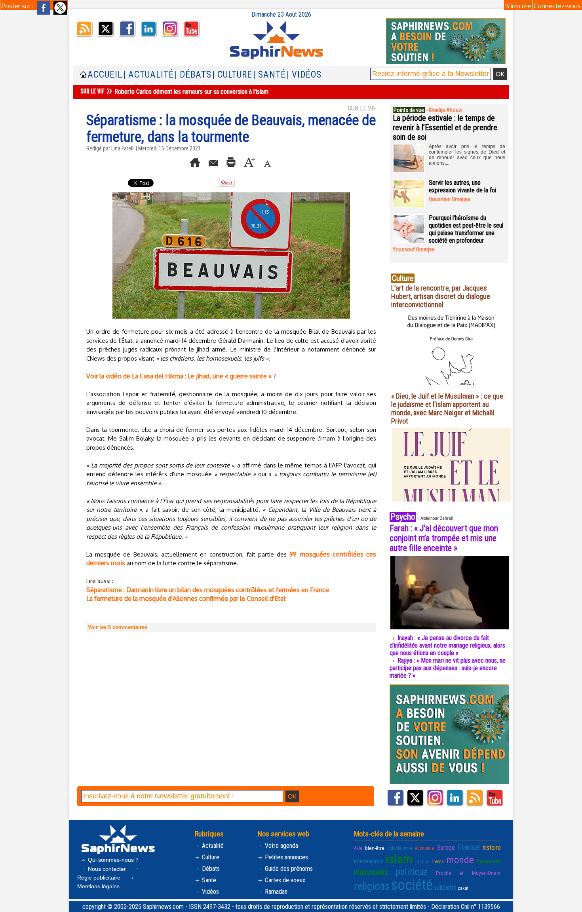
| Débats (193, 74)
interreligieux (368, 861)
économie (424, 848)
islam (399, 859)
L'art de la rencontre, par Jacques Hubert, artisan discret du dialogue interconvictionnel (440, 296)
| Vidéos (304, 74)
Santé (208, 880)
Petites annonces (285, 857)
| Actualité (148, 74)
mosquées (489, 861)
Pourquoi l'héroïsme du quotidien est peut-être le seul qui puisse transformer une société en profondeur (466, 229)
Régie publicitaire (99, 877)
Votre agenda (280, 845)
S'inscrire (518, 6)
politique (412, 871)
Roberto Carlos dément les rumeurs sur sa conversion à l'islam (191, 91)
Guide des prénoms (288, 868)
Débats (210, 868)
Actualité (212, 845)
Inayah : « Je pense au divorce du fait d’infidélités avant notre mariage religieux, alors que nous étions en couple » (447, 645)
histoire (492, 847)
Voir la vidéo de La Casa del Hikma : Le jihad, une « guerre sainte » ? (181, 376)
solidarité (445, 887)
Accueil (104, 74)
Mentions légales (98, 886)
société (412, 885)
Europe (446, 847)
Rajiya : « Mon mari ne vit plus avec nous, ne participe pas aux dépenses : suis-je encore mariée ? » (448, 668)
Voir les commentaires (117, 627)
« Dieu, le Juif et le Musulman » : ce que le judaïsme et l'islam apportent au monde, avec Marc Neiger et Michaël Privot (447, 408)
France (469, 847)
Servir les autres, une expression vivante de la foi (462, 186)
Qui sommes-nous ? (112, 860)
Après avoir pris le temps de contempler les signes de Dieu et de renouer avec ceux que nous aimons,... (467, 155)
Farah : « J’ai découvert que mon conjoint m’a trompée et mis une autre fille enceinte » (444, 538)
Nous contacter (106, 869)
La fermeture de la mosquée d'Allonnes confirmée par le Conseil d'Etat (186, 598)
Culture (209, 857)
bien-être (374, 848)
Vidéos (209, 891)
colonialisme (399, 848)
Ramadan (275, 891)
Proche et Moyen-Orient (468, 873)
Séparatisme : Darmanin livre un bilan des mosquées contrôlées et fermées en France (207, 590)
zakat (463, 888)
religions (372, 886)
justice (422, 861)
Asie (358, 848)
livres (438, 861)
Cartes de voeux (284, 880)
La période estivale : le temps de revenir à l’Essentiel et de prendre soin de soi (445, 127)
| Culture (232, 74)
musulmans (371, 872)
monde (460, 860)
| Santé (269, 74)
